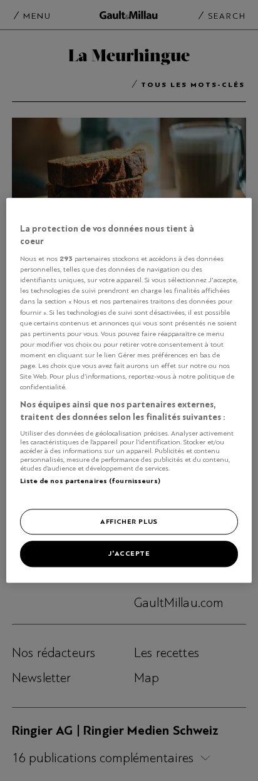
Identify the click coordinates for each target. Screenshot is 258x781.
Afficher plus (128, 521)
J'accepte (129, 553)
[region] (128, 390)
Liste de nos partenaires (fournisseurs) (90, 480)
